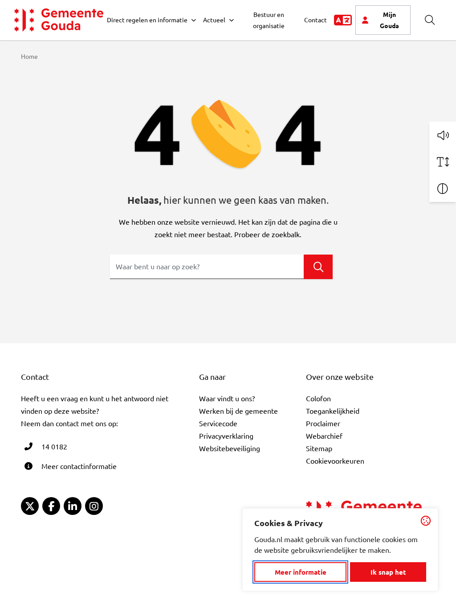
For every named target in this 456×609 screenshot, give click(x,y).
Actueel (214, 20)
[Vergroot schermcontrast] (442, 188)
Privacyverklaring (226, 435)
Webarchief (324, 435)
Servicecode (218, 423)
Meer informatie (300, 572)
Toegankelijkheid (332, 410)
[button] (442, 135)
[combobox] (221, 267)
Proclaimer (323, 423)
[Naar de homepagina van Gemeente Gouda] (58, 19)
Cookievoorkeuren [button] (335, 460)
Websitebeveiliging (229, 448)
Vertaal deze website (342, 20)
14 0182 (54, 446)
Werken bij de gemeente (238, 410)
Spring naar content (21, 32)
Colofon (318, 398)
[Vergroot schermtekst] (442, 161)
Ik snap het (388, 572)
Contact (315, 20)
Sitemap (319, 448)
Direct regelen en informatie (147, 20)
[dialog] (340, 549)
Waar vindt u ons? (227, 398)
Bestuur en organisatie (269, 19)
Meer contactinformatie (79, 465)
